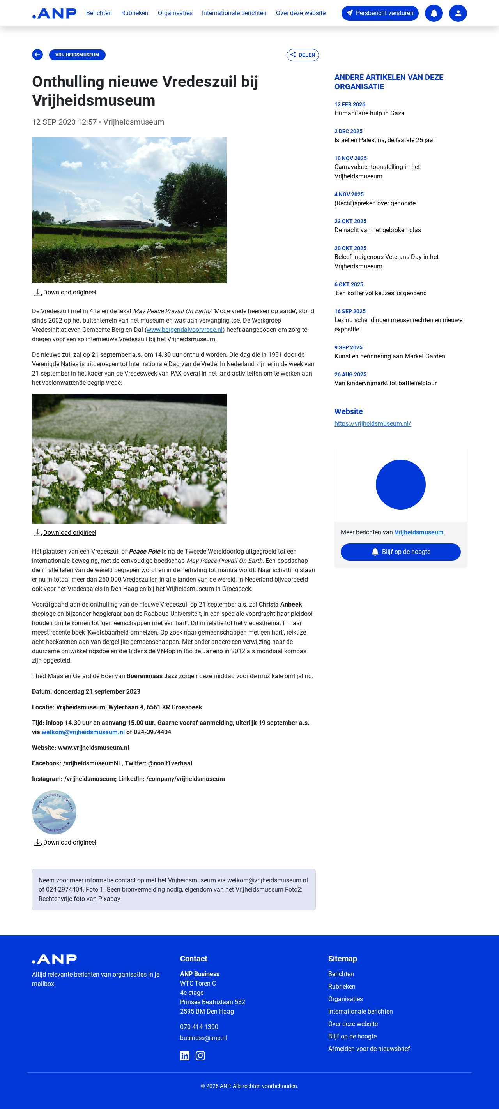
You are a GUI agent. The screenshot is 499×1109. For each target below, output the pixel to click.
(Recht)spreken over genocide (375, 203)
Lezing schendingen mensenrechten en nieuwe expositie (398, 324)
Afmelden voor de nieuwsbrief (369, 1049)
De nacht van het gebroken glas (377, 230)
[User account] (458, 13)
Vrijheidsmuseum (77, 55)
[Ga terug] (37, 55)
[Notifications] (434, 13)
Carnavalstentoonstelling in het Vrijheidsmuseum (377, 171)
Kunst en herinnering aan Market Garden (389, 356)
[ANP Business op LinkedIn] (184, 1056)
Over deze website (301, 13)
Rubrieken (135, 13)
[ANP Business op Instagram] (200, 1056)
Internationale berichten (234, 13)
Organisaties (175, 13)
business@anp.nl (203, 1038)
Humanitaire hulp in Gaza (369, 113)
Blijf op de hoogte (352, 1036)
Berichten (99, 13)
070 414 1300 (199, 1027)
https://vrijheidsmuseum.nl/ (372, 423)
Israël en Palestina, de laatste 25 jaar (384, 140)
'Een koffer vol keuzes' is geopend (380, 293)
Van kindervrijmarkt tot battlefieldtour (385, 383)
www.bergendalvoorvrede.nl (185, 329)
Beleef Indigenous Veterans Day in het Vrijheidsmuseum (386, 261)
